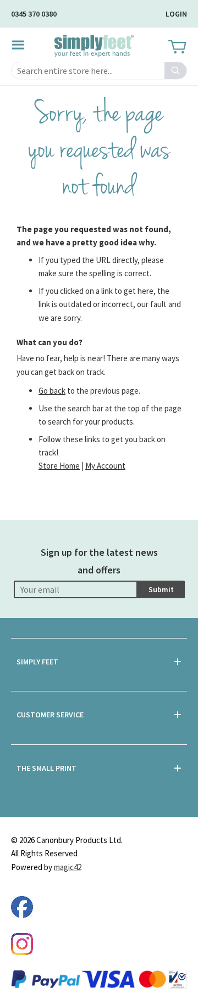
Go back (51, 390)
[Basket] (176, 47)
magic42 (67, 867)
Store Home (59, 465)
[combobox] (99, 70)
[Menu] (21, 44)
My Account (105, 465)
